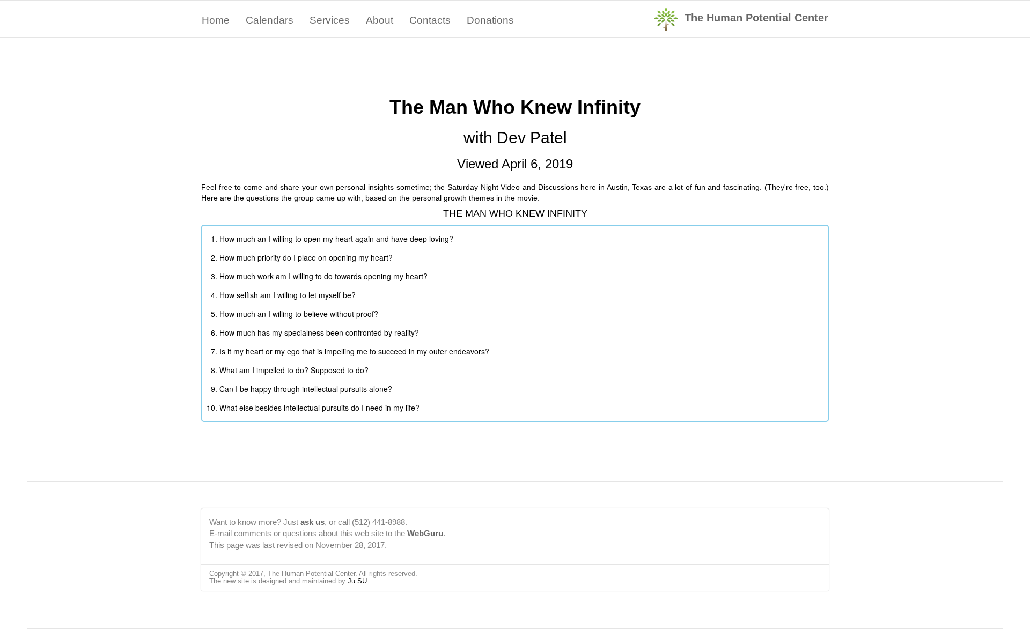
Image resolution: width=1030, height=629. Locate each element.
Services (330, 20)
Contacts (430, 20)
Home (216, 20)
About (379, 20)
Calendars (269, 20)
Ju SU (357, 581)
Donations (490, 20)
